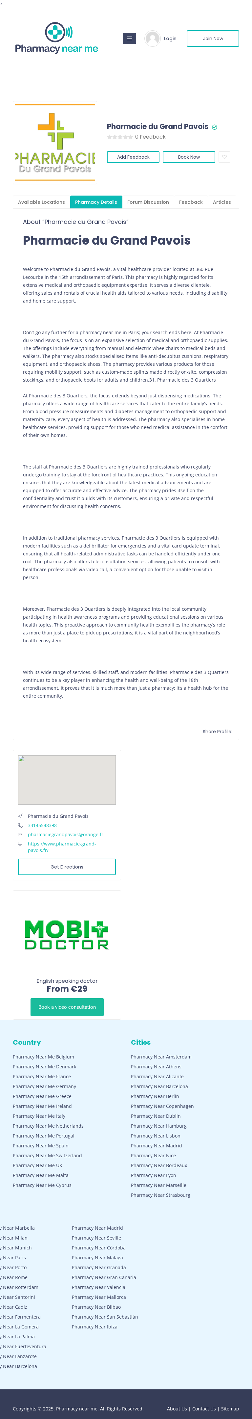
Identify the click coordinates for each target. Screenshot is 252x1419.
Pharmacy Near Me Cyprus (42, 1185)
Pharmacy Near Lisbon (155, 1136)
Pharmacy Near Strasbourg (160, 1195)
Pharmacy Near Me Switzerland (47, 1155)
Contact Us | (206, 1409)
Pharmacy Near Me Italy (39, 1116)
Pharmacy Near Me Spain (41, 1145)
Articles (222, 202)
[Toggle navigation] (129, 38)
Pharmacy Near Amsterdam (161, 1057)
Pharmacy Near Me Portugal (43, 1136)
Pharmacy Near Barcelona (159, 1086)
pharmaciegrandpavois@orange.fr (65, 834)
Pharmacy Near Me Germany (44, 1086)
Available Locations (41, 202)
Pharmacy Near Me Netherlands (48, 1126)
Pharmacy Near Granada (99, 1267)
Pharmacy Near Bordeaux (159, 1165)
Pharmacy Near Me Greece (42, 1096)
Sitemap (230, 1409)
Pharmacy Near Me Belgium (43, 1057)
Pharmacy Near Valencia (98, 1287)
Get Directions (67, 867)
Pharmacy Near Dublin (156, 1116)
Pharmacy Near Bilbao (96, 1307)
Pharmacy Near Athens (156, 1066)
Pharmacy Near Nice (153, 1155)
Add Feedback (133, 157)
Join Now (213, 38)
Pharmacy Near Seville (96, 1238)
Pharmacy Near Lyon (153, 1175)
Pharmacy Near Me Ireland (42, 1106)
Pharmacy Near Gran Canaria (104, 1277)
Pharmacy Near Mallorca (99, 1297)
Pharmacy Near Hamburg (159, 1126)
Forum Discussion (148, 202)
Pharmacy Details (96, 202)
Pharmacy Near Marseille (158, 1185)
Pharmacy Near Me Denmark (44, 1066)
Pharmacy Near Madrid (156, 1145)
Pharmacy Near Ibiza (94, 1327)
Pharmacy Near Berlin (155, 1096)
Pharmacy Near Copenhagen (162, 1106)
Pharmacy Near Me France (42, 1076)
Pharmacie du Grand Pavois (157, 126)
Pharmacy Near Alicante (157, 1076)
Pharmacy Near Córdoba (99, 1248)
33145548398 (42, 825)
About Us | (179, 1409)
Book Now (189, 157)
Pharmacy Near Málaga (97, 1257)
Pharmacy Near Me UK (37, 1165)
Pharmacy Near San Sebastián (105, 1317)
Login (170, 38)
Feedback (191, 202)
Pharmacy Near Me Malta (41, 1175)
